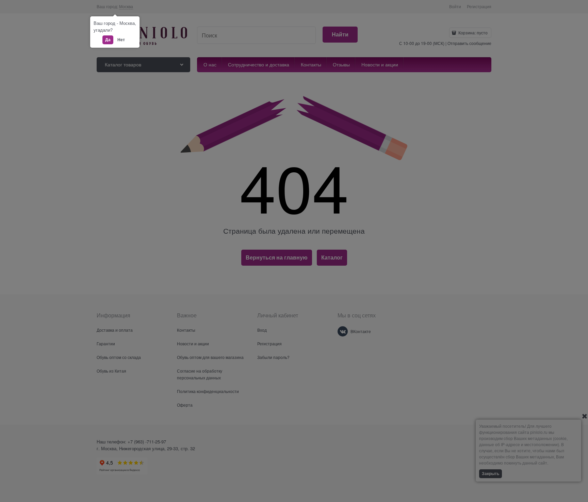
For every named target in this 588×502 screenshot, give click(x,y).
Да (108, 39)
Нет (121, 39)
